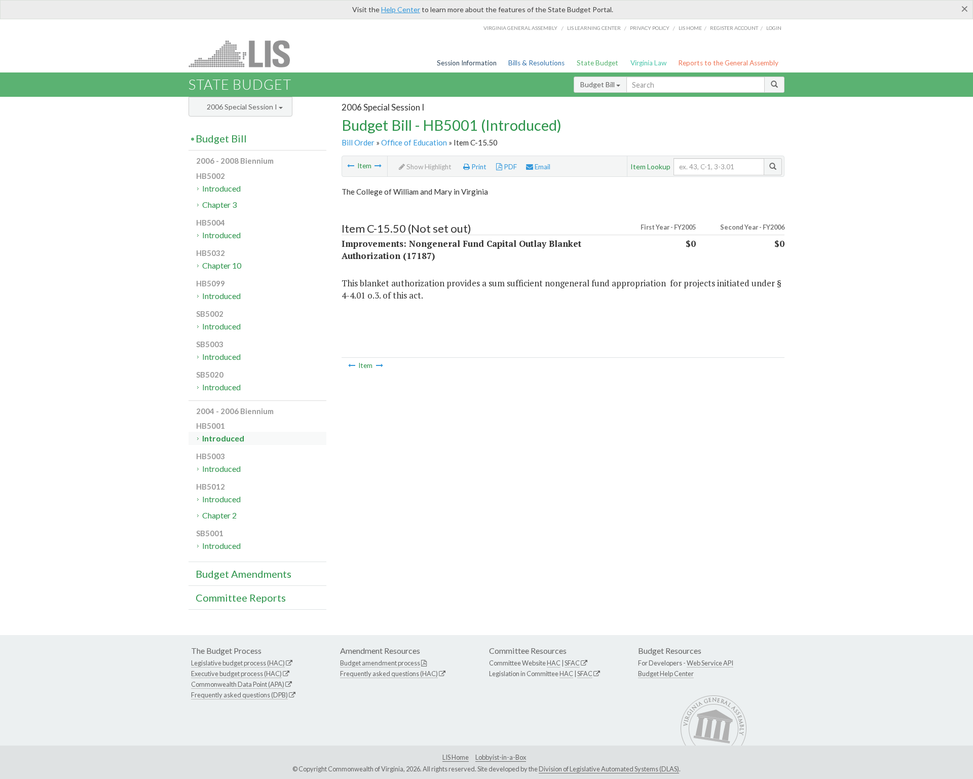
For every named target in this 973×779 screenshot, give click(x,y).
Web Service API (710, 663)
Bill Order (358, 142)
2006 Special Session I (243, 106)
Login (773, 28)
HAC (553, 663)
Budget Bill (598, 84)
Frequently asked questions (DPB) (239, 695)
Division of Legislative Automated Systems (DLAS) (609, 769)
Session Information (467, 63)
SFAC (572, 663)
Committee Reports (241, 597)
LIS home (690, 28)
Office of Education (414, 142)
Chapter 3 (219, 204)
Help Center (400, 9)
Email (541, 167)
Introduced (221, 188)
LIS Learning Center (594, 28)
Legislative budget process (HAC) (238, 663)
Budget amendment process (380, 663)
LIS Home (455, 757)
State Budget (597, 63)
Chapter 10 (221, 265)
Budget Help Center (666, 674)
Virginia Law (648, 63)
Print (478, 167)
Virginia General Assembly (520, 28)
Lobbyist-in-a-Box (500, 757)
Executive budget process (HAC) (236, 674)
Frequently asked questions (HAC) (389, 674)
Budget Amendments (243, 574)
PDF (509, 167)
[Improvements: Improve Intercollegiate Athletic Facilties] (350, 166)
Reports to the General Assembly (728, 63)
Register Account (734, 28)
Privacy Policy (649, 28)
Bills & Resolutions (536, 63)
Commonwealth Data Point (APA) (237, 684)
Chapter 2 (219, 515)
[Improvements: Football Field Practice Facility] (378, 166)
